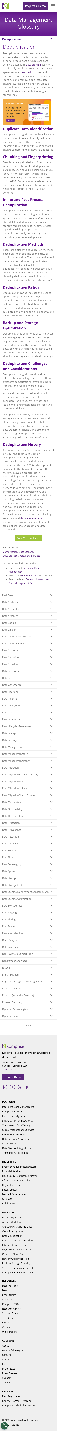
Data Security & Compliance (17, 1139)
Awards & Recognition (14, 1350)
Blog (4, 1290)
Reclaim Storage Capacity (16, 1263)
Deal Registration (11, 1396)
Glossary (7, 1299)
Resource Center (11, 1308)
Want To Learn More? (28, 538)
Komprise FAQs (10, 1304)
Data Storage (26, 552)
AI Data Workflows (12, 1222)
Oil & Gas (7, 1198)
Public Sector (9, 1203)
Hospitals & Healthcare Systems (19, 1175)
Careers (6, 1355)
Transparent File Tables (15, 1152)
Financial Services (11, 1171)
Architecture (9, 1143)
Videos (6, 1322)
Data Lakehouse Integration (17, 1240)
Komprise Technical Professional (20, 1405)
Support (6, 1377)
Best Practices (10, 1285)
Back (28, 1025)
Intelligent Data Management (18, 1106)
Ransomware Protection (15, 1258)
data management (31, 518)
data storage (33, 64)
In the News (8, 1368)
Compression (10, 552)
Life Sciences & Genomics (16, 1180)
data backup (27, 72)
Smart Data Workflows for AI (17, 1120)
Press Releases (10, 1373)
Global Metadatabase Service (18, 1129)
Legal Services (10, 1189)
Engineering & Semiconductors (19, 1166)
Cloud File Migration (13, 1231)
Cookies (15, 1424)
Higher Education (11, 1185)
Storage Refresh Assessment (18, 1272)
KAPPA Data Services (13, 1134)
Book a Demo (13, 1077)
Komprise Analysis (12, 1111)
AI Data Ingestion (11, 1217)
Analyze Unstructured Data (17, 1226)
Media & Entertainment (15, 1194)
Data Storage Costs (13, 555)
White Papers (9, 1331)
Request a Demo (35, 6)
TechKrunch (8, 1318)
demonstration (29, 575)
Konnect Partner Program (16, 1401)
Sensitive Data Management (17, 1268)
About (5, 1345)
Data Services (32, 555)
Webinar (7, 1327)
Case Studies (9, 1295)
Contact (6, 1359)
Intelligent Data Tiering (14, 1245)
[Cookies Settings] (4, 1426)
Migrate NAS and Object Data (18, 1249)
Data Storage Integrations (16, 1148)
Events (6, 1364)
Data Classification (12, 1235)
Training (6, 1382)
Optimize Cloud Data (13, 1254)
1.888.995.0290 (9, 1069)
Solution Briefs (10, 1313)
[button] (51, 5)
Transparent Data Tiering (16, 1125)
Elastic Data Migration (14, 1116)
